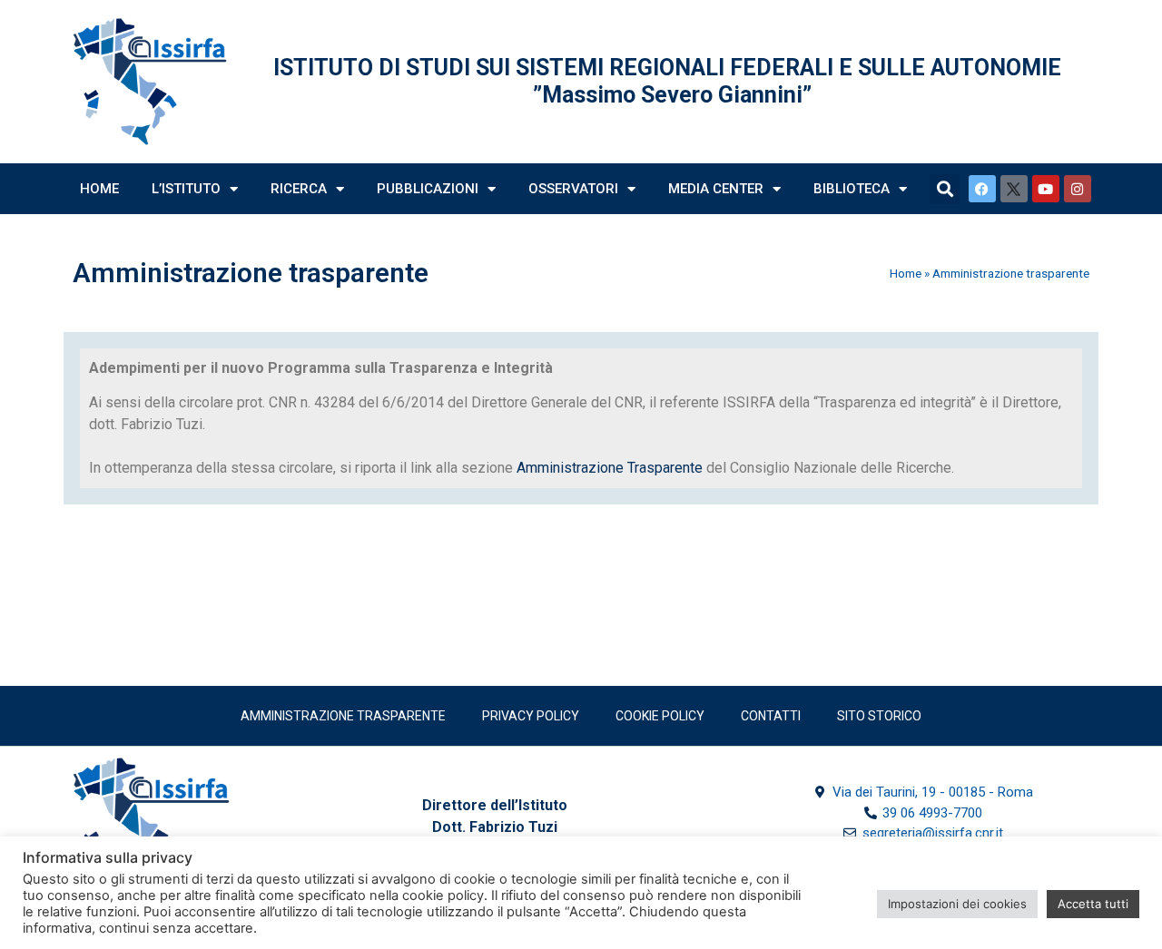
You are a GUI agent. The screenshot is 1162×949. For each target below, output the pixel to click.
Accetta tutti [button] (1093, 903)
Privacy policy (530, 716)
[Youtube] (1045, 188)
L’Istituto (186, 189)
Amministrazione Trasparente (610, 467)
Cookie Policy (659, 716)
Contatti (771, 716)
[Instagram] (1077, 188)
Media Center (715, 189)
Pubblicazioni (427, 189)
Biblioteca (851, 189)
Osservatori (573, 189)
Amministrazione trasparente (343, 716)
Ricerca (299, 189)
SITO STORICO (879, 716)
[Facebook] (982, 188)
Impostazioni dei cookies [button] (957, 903)
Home (99, 189)
